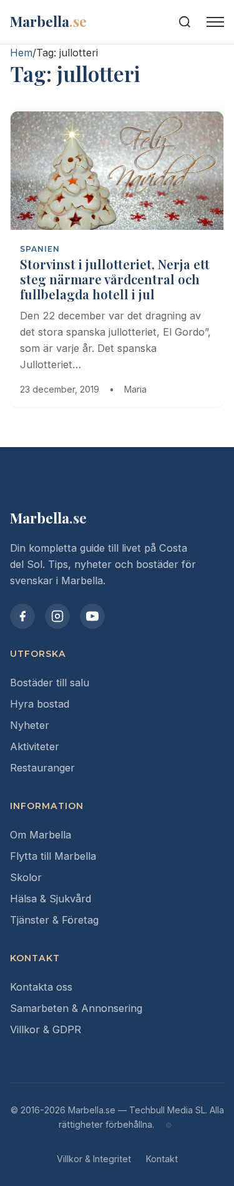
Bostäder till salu (49, 682)
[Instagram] (57, 616)
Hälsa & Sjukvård (50, 898)
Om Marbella (40, 834)
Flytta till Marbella (53, 856)
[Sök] (185, 22)
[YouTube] (92, 616)
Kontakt (162, 1158)
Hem (21, 52)
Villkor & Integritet (94, 1158)
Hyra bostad (39, 704)
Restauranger (42, 767)
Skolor (26, 877)
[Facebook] (22, 616)
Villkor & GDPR (45, 1029)
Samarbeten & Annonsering (76, 1008)
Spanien (40, 249)
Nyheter (29, 725)
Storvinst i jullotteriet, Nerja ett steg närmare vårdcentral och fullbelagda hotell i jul (115, 279)
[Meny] (215, 22)
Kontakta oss (41, 987)
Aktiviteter (34, 746)
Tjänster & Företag (54, 920)
